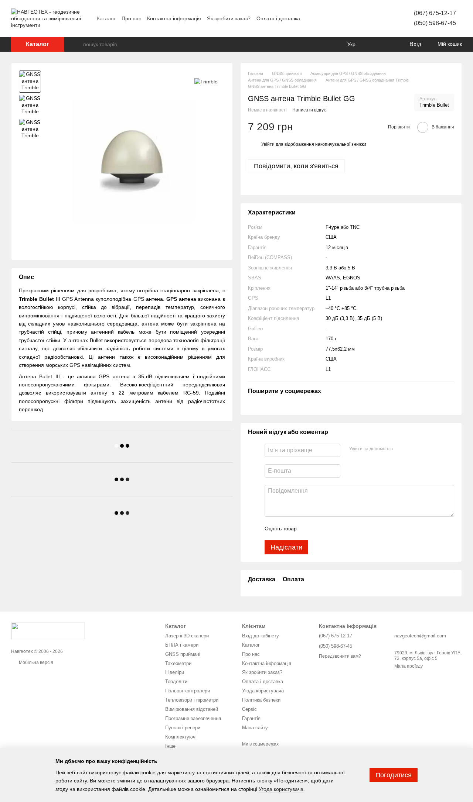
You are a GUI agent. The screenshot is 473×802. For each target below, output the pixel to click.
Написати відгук (309, 110)
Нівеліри (174, 672)
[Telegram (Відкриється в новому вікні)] (372, 18)
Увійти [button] (268, 144)
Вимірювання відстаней (191, 709)
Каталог (106, 18)
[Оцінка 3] (332, 528)
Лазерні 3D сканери (187, 635)
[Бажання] (388, 44)
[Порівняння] (373, 44)
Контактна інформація (174, 18)
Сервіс (249, 709)
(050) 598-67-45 (435, 23)
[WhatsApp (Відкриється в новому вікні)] (381, 18)
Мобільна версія (35, 662)
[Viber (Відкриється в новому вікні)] (364, 18)
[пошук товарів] (77, 44)
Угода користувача (263, 690)
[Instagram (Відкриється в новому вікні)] (346, 18)
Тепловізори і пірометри (191, 700)
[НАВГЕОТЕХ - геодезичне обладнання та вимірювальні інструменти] (48, 630)
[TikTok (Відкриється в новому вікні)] (355, 18)
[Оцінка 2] (321, 528)
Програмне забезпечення (193, 718)
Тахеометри (178, 663)
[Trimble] (206, 81)
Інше (170, 746)
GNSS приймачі (182, 654)
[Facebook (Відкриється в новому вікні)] (337, 18)
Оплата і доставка (278, 18)
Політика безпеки (261, 700)
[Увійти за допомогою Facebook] (401, 449)
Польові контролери (187, 690)
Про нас (131, 18)
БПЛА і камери (181, 645)
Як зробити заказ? (229, 18)
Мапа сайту (255, 727)
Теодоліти (176, 681)
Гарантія (251, 718)
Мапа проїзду (408, 666)
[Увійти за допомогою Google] (412, 449)
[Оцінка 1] (309, 528)
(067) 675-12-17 (435, 13)
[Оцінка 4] (344, 528)
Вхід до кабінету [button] (260, 635)
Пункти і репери (182, 727)
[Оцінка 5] (356, 528)
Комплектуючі (181, 737)
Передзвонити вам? (340, 656)
